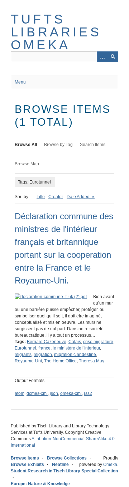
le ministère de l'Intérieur (76, 348)
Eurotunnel (25, 348)
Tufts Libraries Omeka (56, 32)
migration (43, 354)
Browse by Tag (58, 144)
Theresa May (91, 360)
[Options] (102, 56)
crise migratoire (98, 341)
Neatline (60, 464)
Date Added (79, 196)
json (54, 393)
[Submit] (113, 56)
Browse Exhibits (27, 464)
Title (41, 196)
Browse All (26, 144)
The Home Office (60, 360)
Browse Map (27, 163)
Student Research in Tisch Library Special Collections (65, 470)
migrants (23, 354)
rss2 (88, 393)
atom (19, 393)
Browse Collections (67, 458)
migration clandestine (75, 354)
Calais (74, 341)
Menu (20, 82)
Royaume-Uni (28, 360)
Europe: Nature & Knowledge (40, 483)
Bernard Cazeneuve (46, 341)
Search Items (92, 144)
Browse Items (25, 458)
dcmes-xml (37, 393)
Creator (55, 196)
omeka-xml (71, 393)
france (44, 348)
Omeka (110, 464)
